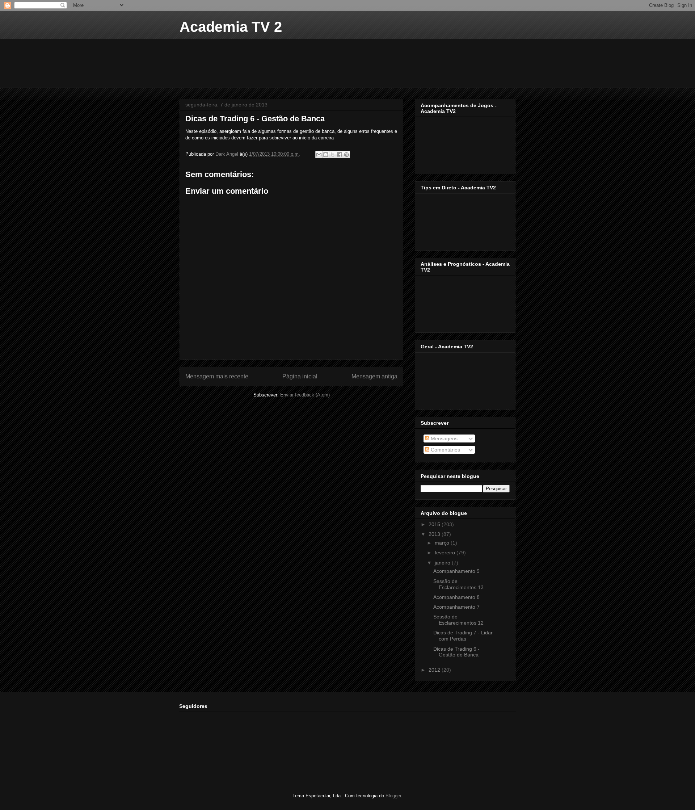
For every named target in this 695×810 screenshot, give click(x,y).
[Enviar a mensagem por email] (319, 154)
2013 (435, 534)
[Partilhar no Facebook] (339, 154)
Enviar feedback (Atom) (305, 395)
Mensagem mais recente (216, 376)
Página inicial (299, 376)
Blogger (393, 795)
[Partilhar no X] (332, 154)
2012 (435, 670)
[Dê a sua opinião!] (325, 154)
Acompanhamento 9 (456, 571)
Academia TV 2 (231, 27)
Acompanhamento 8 (456, 597)
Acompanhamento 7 (456, 607)
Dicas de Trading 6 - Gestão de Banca (456, 652)
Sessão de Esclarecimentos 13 (458, 584)
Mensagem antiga (374, 376)
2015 (435, 524)
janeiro (443, 563)
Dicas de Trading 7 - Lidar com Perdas (463, 636)
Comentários (444, 450)
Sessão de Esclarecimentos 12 (458, 620)
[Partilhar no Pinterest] (346, 154)
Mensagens (443, 438)
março (443, 543)
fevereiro (445, 552)
